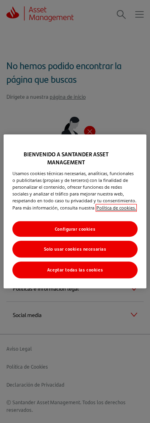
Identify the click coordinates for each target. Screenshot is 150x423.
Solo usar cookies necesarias (75, 249)
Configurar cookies (75, 228)
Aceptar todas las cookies (75, 270)
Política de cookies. (116, 208)
